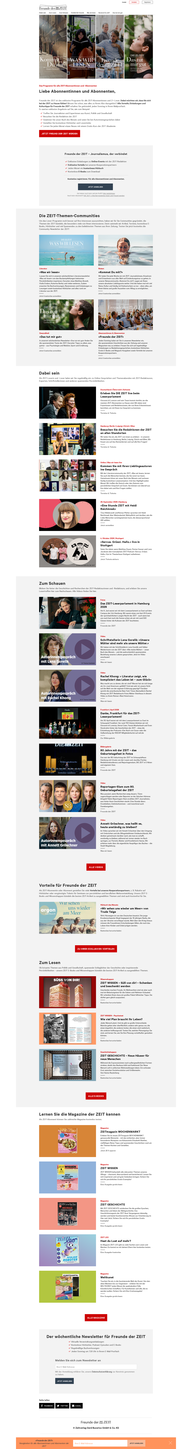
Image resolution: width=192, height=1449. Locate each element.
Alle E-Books (96, 1096)
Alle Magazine (96, 1317)
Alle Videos (96, 867)
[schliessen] (170, 1443)
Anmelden (134, 2)
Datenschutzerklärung (102, 1371)
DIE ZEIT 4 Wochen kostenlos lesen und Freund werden (104, 195)
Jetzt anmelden (95, 187)
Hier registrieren (109, 193)
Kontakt (124, 2)
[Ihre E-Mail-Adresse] (96, 1366)
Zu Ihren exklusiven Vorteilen (95, 948)
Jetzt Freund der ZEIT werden (60, 133)
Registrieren (147, 2)
